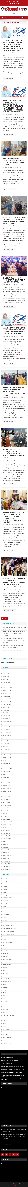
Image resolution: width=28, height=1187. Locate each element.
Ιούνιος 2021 (6, 844)
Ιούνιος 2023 (6, 777)
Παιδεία (4, 1001)
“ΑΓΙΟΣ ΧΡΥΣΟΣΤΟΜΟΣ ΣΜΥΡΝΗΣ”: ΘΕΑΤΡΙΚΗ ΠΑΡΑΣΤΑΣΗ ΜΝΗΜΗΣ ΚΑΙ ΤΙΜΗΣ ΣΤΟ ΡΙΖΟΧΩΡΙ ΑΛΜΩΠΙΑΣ (14, 633)
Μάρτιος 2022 (6, 819)
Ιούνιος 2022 (6, 810)
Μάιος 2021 (5, 847)
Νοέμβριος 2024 (7, 729)
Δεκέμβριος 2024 (7, 727)
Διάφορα (5, 936)
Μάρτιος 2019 (6, 869)
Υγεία (4, 1040)
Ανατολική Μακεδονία (8, 897)
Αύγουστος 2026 (7, 671)
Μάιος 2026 (5, 679)
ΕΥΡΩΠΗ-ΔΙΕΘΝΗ (7, 964)
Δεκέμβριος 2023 (7, 760)
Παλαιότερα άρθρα (5, 618)
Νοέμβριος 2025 (7, 696)
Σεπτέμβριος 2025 (7, 701)
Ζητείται (5, 967)
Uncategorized (6, 881)
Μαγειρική (5, 987)
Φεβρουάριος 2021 (7, 855)
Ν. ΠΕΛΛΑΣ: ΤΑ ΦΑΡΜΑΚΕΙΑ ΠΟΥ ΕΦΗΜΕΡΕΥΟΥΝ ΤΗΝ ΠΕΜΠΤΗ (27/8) (14, 628)
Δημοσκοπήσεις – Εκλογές (9, 923)
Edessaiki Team (16, 52)
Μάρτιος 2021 (6, 852)
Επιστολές (5, 956)
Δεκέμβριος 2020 (7, 861)
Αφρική (4, 917)
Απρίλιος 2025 (6, 715)
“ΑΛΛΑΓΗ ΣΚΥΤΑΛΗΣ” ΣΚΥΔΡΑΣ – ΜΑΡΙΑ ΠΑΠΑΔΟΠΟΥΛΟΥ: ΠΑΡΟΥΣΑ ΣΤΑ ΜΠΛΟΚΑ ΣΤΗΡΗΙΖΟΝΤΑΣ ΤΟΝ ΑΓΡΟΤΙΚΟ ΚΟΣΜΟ (14, 391)
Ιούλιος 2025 (6, 707)
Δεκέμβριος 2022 (7, 794)
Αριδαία (5, 909)
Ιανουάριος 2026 (7, 690)
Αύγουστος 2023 (7, 771)
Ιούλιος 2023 (6, 774)
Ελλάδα (4, 948)
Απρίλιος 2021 (6, 850)
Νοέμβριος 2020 (7, 864)
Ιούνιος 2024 (6, 743)
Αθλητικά (5, 889)
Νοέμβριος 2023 (7, 763)
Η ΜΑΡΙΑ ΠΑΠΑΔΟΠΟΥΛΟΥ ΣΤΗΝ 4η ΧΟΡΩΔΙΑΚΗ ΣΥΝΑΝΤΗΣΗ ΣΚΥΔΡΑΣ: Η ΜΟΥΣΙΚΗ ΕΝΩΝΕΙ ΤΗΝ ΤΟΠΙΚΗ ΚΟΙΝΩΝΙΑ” (13, 454)
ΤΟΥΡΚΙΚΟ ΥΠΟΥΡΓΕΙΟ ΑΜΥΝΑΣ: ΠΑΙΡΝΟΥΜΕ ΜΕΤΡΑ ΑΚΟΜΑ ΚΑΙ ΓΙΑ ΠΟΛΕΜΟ (13, 646)
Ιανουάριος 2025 (7, 724)
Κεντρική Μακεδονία (8, 976)
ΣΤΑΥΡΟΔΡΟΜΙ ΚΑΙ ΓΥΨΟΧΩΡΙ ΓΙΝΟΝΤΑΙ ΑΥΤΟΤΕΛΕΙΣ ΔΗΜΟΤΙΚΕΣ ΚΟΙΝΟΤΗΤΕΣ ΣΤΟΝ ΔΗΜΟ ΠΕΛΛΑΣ (13, 640)
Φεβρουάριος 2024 (7, 755)
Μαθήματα (5, 990)
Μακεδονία (5, 992)
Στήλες (4, 1026)
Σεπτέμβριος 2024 (7, 735)
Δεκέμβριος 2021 (7, 827)
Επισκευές (5, 953)
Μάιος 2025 (5, 713)
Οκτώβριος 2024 (7, 732)
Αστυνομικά (6, 914)
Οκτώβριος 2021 (7, 833)
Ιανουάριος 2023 (7, 791)
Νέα (4, 995)
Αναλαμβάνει (6, 895)
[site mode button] (22, 17)
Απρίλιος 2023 (6, 782)
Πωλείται (5, 1020)
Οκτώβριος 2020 (7, 866)
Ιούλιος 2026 (6, 673)
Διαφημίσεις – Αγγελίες (8, 931)
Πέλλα (4, 1006)
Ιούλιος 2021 (6, 841)
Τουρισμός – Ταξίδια (8, 1037)
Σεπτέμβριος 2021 (7, 836)
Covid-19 (5, 878)
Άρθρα (4, 906)
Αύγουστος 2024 (7, 738)
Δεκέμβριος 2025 (7, 693)
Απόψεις (5, 903)
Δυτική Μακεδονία (7, 942)
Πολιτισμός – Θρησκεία (8, 1015)
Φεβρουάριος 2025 (7, 721)
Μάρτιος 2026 (6, 685)
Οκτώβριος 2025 (7, 699)
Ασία (4, 911)
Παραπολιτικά (6, 1004)
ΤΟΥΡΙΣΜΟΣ (6, 1034)
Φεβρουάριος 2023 (7, 788)
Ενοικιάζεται (6, 950)
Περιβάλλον (5, 1009)
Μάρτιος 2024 (6, 752)
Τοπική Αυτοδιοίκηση (8, 1032)
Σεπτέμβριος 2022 (7, 802)
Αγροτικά (5, 886)
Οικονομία (5, 998)
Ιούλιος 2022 (6, 808)
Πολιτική (5, 1012)
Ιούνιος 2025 (6, 710)
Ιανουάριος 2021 (7, 858)
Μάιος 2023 (5, 780)
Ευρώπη (5, 962)
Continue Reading (10, 78)
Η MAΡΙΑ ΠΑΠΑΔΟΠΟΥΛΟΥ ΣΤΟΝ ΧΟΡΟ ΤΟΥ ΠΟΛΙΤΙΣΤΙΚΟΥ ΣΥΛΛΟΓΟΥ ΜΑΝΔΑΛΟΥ (14, 280)
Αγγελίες (5, 883)
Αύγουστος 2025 (7, 704)
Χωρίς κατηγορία (7, 1043)
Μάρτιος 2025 (6, 718)
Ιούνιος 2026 (6, 676)
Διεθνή (4, 939)
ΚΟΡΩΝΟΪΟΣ (6, 984)
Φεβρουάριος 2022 (7, 822)
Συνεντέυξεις (6, 1029)
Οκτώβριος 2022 (7, 799)
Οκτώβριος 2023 (7, 766)
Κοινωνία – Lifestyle (7, 978)
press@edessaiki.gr (8, 1062)
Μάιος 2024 (5, 746)
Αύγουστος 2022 (7, 805)
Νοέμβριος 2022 (7, 796)
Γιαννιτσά (5, 920)
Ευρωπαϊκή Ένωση (7, 959)
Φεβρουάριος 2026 (7, 687)
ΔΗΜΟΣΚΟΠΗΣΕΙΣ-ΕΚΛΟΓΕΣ (9, 925)
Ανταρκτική (5, 900)
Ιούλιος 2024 (6, 741)
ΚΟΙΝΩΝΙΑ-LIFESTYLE (8, 981)
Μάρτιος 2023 (6, 785)
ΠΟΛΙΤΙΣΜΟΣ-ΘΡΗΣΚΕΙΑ (8, 1018)
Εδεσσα (4, 945)
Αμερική (5, 892)
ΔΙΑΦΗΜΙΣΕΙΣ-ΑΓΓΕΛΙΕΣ (8, 934)
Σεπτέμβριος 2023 (7, 768)
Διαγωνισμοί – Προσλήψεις (9, 928)
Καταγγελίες (6, 973)
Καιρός (4, 970)
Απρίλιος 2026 (6, 682)
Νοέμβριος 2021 (7, 830)
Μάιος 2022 (5, 813)
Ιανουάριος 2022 (7, 824)
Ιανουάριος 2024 (7, 757)
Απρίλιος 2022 (6, 816)
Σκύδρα (4, 1023)
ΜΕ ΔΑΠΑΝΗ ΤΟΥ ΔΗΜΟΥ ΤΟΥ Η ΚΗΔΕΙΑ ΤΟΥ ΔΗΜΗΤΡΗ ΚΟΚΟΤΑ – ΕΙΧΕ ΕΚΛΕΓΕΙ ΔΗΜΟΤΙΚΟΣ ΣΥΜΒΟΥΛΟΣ (14, 652)
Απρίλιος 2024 (6, 749)
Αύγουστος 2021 (7, 838)
